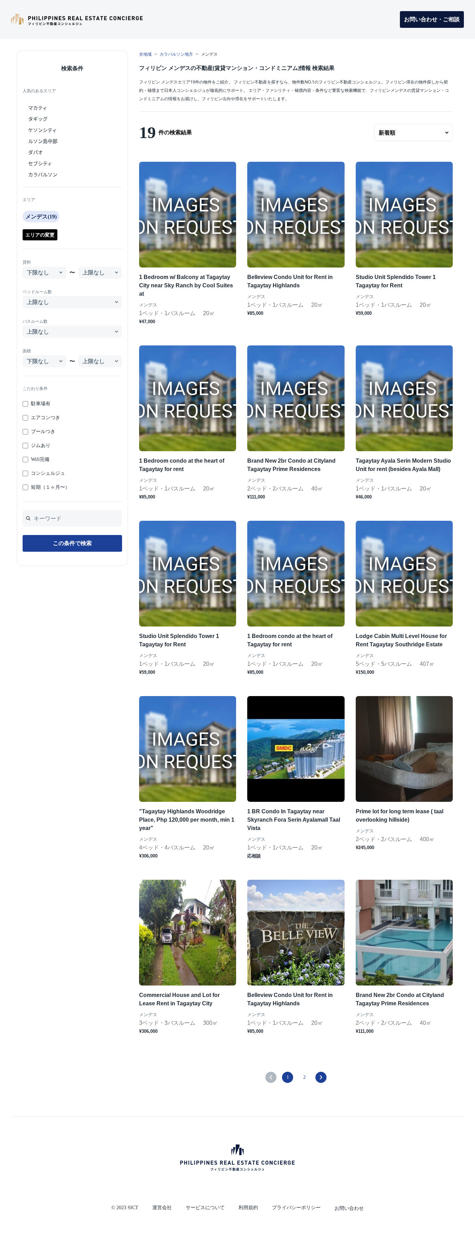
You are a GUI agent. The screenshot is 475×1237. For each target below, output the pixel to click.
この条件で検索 (72, 543)
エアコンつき (45, 417)
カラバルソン (42, 174)
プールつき (43, 431)
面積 (27, 351)
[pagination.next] (321, 1077)
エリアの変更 (40, 235)
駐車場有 (40, 403)
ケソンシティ (42, 129)
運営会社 (162, 1207)
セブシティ (40, 163)
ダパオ (35, 152)
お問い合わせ (349, 1208)
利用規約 (248, 1207)
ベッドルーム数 (37, 291)
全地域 (145, 54)
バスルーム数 (35, 321)
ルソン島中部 (42, 140)
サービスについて (205, 1207)
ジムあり (40, 445)
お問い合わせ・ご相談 (432, 19)
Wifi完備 (40, 459)
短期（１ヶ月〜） (50, 487)
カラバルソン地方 (176, 54)
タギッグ (38, 118)
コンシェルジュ (48, 473)
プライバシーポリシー (296, 1207)
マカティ (37, 107)
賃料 (27, 262)
